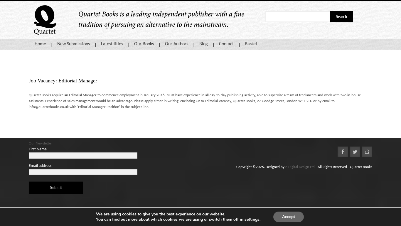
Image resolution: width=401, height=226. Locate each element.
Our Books (144, 44)
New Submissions (73, 44)
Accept (288, 217)
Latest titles (112, 44)
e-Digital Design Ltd (300, 167)
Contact (226, 44)
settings (252, 219)
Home (40, 44)
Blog (203, 44)
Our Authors (176, 44)
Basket (251, 44)
